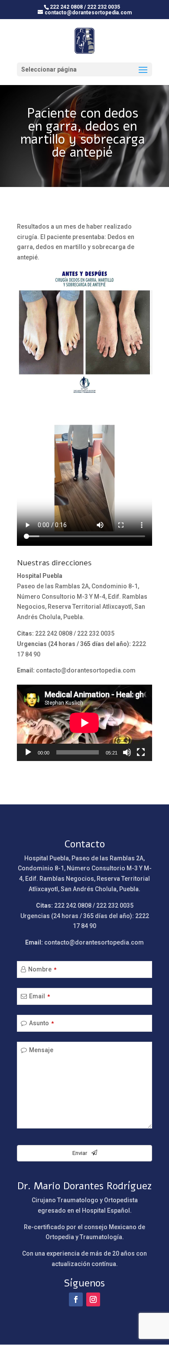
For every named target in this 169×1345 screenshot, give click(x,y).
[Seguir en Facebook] (76, 1299)
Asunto (41, 1023)
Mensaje (41, 1049)
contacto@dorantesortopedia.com (86, 670)
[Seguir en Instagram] (93, 1299)
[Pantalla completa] (140, 752)
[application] (84, 723)
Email (39, 996)
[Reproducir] (28, 752)
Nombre (42, 969)
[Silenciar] (127, 752)
